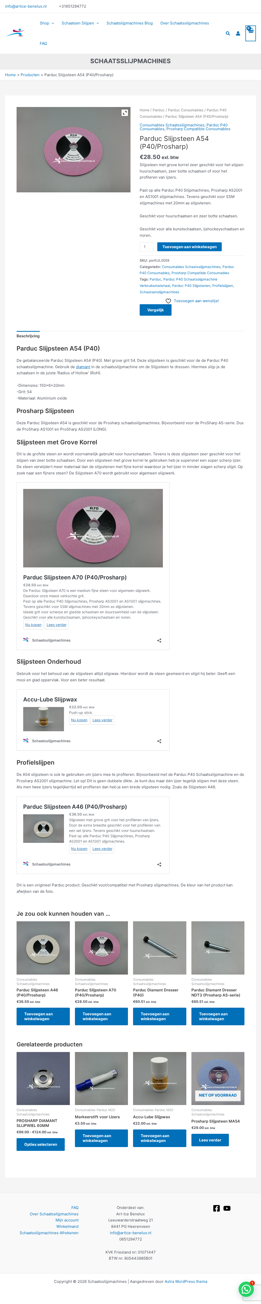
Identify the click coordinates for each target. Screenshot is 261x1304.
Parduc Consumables (185, 110)
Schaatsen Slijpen (78, 23)
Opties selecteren (40, 1144)
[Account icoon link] (238, 33)
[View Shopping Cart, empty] (250, 33)
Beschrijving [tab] (28, 336)
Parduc (159, 110)
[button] (51, 23)
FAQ (43, 43)
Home (144, 110)
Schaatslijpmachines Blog (130, 23)
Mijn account (67, 1220)
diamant (83, 366)
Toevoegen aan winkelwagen (189, 246)
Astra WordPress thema (186, 1281)
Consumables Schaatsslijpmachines (172, 125)
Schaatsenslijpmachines (159, 292)
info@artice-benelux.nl (26, 6)
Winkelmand (67, 1226)
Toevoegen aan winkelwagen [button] (38, 1016)
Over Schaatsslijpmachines (184, 23)
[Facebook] (216, 1208)
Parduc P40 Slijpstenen (191, 286)
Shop (44, 23)
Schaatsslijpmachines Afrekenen (49, 1232)
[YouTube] (227, 1208)
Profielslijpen (222, 286)
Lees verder (210, 1140)
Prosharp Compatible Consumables (198, 128)
